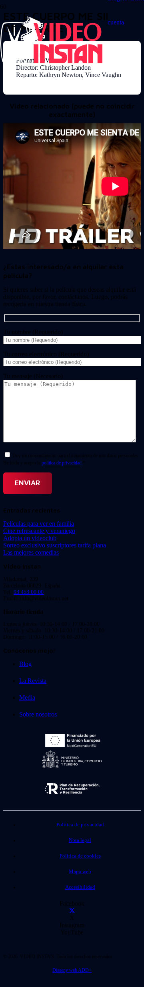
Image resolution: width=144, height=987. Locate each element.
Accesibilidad (80, 887)
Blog (25, 663)
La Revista (32, 680)
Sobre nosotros (38, 714)
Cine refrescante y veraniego (39, 530)
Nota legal (80, 840)
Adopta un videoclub (29, 538)
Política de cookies (80, 856)
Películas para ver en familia (38, 523)
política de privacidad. (62, 463)
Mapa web (80, 871)
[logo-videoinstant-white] (51, 62)
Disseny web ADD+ (72, 970)
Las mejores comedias (31, 552)
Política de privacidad (80, 825)
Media (27, 697)
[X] (72, 910)
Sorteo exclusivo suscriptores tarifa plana (54, 545)
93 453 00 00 (29, 592)
